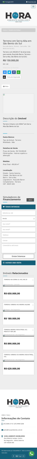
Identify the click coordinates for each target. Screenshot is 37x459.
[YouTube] (16, 455)
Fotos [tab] (6, 86)
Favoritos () (32, 2)
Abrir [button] (30, 200)
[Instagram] (23, 455)
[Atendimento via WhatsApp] (31, 453)
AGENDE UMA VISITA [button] (13, 263)
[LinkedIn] (20, 455)
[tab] (18, 207)
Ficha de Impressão (13, 77)
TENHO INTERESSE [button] (12, 207)
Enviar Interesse (18, 256)
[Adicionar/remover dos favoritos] (33, 280)
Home (5, 30)
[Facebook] (13, 455)
